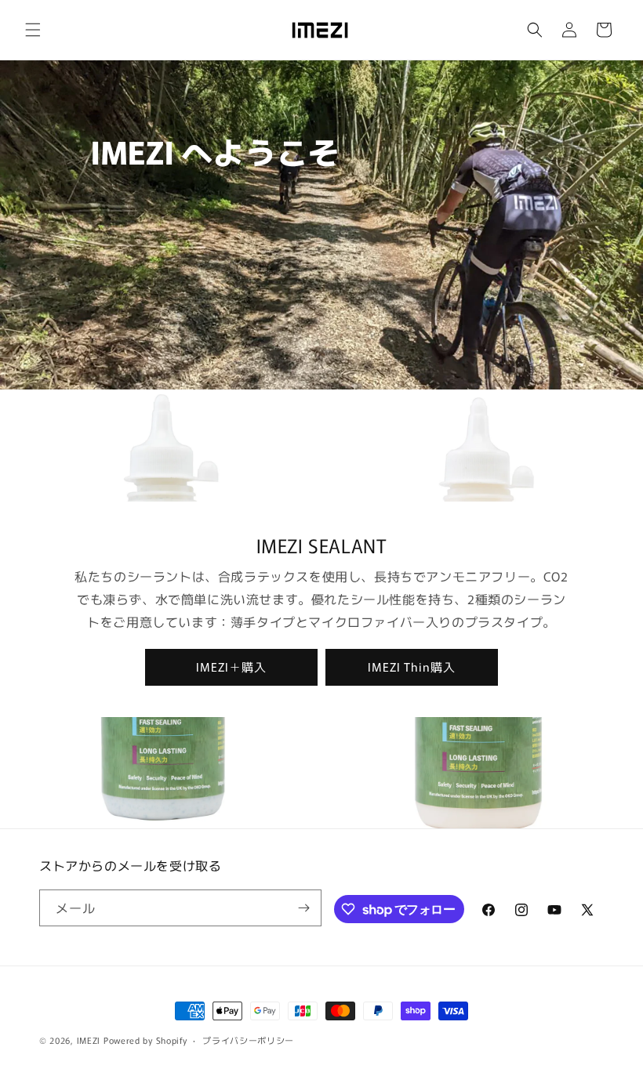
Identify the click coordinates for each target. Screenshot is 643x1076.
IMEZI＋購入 (231, 666)
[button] (33, 30)
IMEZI (89, 1040)
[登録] (303, 907)
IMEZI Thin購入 (412, 666)
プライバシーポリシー (248, 1040)
